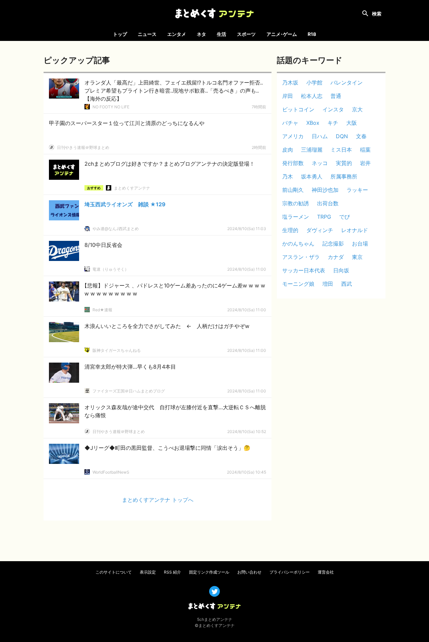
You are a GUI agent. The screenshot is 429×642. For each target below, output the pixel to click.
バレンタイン (346, 82)
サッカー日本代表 (303, 270)
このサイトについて (114, 572)
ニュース (147, 34)
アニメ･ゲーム (281, 34)
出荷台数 (328, 203)
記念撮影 (333, 243)
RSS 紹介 (172, 572)
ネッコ (320, 163)
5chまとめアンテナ (214, 619)
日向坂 (341, 270)
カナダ (336, 257)
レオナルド (354, 230)
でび (344, 216)
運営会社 (326, 572)
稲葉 (365, 149)
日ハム (320, 136)
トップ (120, 34)
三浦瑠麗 (311, 149)
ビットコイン (298, 109)
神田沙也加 (325, 189)
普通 (335, 96)
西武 (346, 283)
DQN (342, 136)
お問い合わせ (249, 572)
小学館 (314, 82)
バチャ (290, 122)
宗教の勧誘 (295, 203)
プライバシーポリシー (289, 572)
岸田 (287, 96)
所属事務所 (343, 176)
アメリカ (293, 136)
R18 (312, 34)
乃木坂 (290, 82)
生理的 (290, 230)
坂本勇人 (311, 176)
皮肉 (287, 149)
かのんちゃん (298, 243)
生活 (221, 34)
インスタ (333, 109)
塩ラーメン (295, 216)
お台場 (360, 243)
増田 (327, 283)
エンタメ (176, 34)
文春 (361, 136)
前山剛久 (293, 189)
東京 (357, 257)
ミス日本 (341, 149)
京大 (357, 109)
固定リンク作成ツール (209, 572)
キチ (332, 122)
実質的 (344, 163)
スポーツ (246, 34)
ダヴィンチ (319, 230)
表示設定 (148, 572)
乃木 (287, 176)
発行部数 (293, 163)
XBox (312, 122)
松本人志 (311, 96)
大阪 (351, 122)
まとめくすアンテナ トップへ (157, 499)
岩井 (365, 163)
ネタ (201, 34)
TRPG (324, 216)
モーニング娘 (298, 283)
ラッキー (357, 189)
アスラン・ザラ (301, 257)
